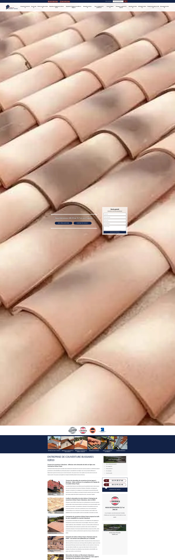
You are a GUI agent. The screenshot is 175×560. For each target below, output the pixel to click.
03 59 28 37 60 (53, 1)
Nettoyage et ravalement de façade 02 (121, 7)
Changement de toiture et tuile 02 (153, 7)
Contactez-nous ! (82, 223)
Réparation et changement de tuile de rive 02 (56, 7)
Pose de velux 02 (33, 7)
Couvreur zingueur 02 (110, 7)
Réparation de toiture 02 (133, 7)
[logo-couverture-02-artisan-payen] (11, 7)
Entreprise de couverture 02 (25, 7)
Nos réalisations (63, 223)
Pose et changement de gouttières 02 (99, 7)
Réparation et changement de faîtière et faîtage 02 (73, 7)
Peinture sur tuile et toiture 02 (42, 7)
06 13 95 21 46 (66, 1)
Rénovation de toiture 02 (87, 7)
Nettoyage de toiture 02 (142, 7)
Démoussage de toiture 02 (164, 7)
